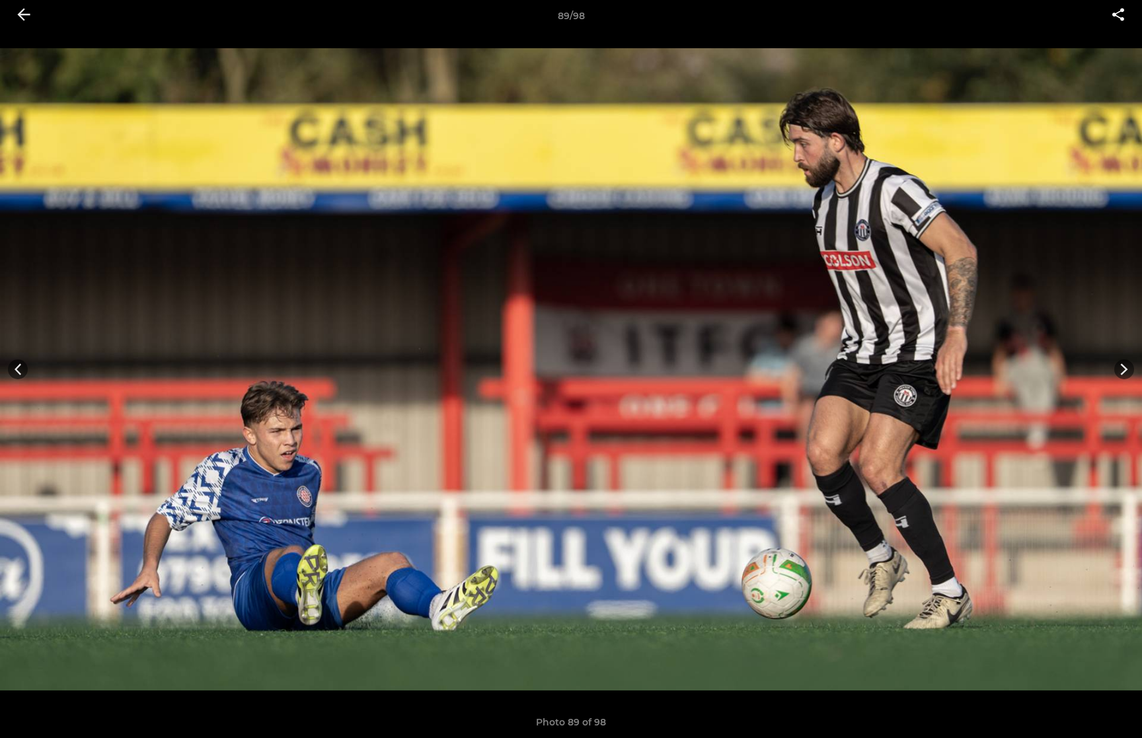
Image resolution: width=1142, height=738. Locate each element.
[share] (1118, 16)
